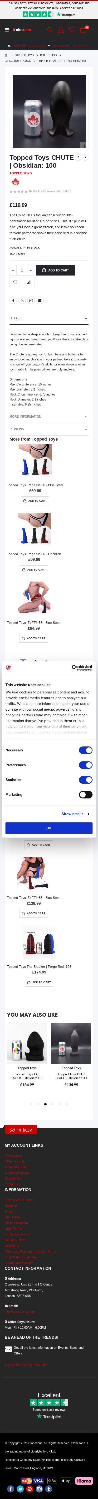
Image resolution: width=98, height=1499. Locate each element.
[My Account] (60, 30)
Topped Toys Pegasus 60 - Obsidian (34, 554)
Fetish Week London (19, 1200)
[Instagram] (39, 1489)
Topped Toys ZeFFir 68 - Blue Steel (33, 623)
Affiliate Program (16, 1223)
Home (6, 55)
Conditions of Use (17, 1234)
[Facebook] (10, 1489)
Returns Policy (15, 1240)
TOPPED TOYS (21, 173)
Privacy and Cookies (19, 1263)
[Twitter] (20, 1489)
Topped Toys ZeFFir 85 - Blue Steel (33, 898)
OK (49, 828)
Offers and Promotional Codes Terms (30, 1251)
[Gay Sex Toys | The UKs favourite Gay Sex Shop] (21, 30)
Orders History (15, 1161)
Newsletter (12, 1246)
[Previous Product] (78, 157)
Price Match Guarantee (21, 1257)
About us (11, 1206)
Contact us (12, 1184)
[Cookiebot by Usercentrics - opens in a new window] (72, 668)
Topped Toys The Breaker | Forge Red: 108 (39, 966)
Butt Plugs (48, 55)
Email (40, 300)
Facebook (13, 300)
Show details (72, 814)
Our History (12, 1217)
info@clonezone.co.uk (20, 1311)
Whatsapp (31, 300)
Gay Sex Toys (24, 55)
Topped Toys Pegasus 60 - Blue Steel (35, 485)
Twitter (22, 300)
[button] (84, 146)
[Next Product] (85, 157)
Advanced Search (17, 1167)
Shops (9, 1211)
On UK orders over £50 (29, 46)
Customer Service (17, 1173)
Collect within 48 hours (71, 46)
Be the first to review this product (50, 191)
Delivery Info (13, 1178)
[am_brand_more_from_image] (35, 461)
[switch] (86, 765)
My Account (13, 1155)
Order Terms (13, 1228)
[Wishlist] (72, 30)
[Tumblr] (48, 1489)
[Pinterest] (29, 1489)
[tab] (49, 318)
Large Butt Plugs (18, 61)
